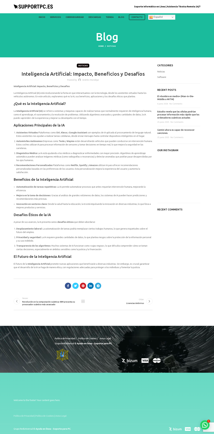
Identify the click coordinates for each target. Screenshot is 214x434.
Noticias (111, 46)
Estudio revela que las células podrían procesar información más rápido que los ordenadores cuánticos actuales (178, 114)
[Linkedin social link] (90, 286)
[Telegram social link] (98, 286)
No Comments (175, 104)
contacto (137, 17)
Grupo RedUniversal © (25, 429)
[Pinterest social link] (83, 286)
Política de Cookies (45, 416)
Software (161, 77)
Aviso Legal (61, 416)
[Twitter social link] (75, 286)
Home (101, 46)
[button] (205, 425)
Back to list (83, 301)
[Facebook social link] (68, 286)
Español (158, 17)
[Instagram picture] (164, 162)
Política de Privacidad (24, 416)
